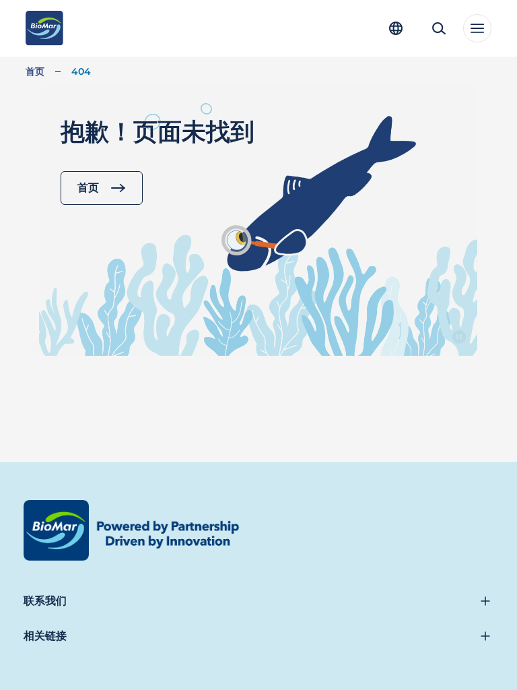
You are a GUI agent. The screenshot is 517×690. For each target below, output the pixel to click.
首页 (35, 71)
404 (81, 71)
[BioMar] (44, 28)
